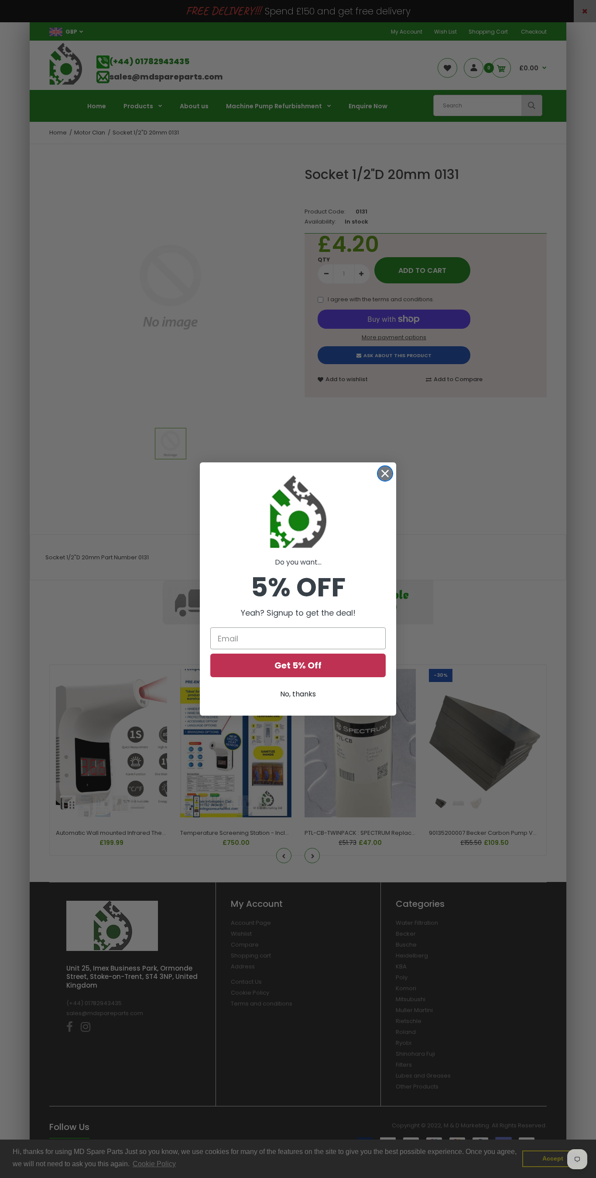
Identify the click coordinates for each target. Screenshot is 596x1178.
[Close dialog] (385, 473)
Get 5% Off (298, 665)
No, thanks (298, 694)
